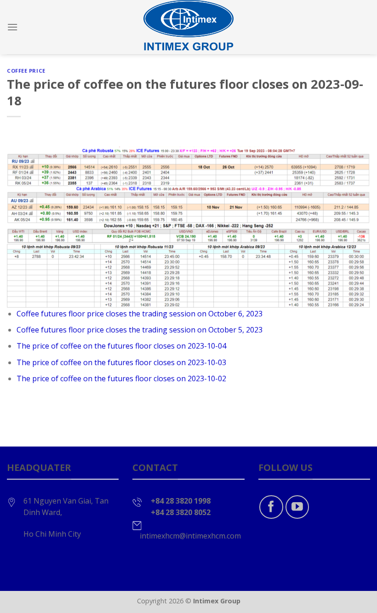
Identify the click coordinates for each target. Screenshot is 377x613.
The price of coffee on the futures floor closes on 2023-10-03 (121, 362)
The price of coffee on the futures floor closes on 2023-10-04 (121, 346)
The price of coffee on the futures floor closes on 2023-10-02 (121, 378)
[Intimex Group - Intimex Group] (188, 27)
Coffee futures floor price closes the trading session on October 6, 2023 (140, 314)
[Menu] (12, 27)
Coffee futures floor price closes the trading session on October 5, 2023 (140, 330)
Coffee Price (26, 70)
